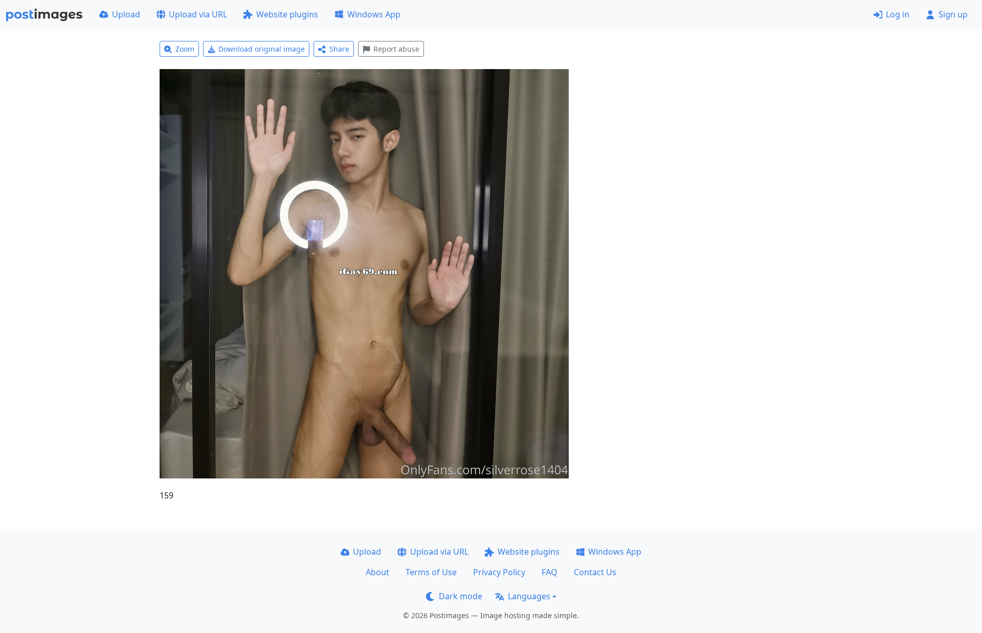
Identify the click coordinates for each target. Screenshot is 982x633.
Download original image (261, 49)
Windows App (373, 14)
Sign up (953, 14)
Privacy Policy (499, 572)
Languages (529, 596)
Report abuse (396, 49)
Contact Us (595, 572)
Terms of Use (431, 572)
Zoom (184, 49)
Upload (126, 14)
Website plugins (287, 14)
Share (339, 49)
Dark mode (460, 596)
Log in (897, 14)
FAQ (549, 572)
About (377, 572)
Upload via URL (198, 14)
